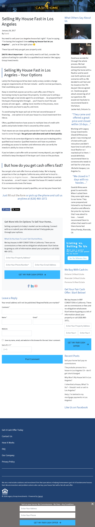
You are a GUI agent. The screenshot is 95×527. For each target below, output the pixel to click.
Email (35, 317)
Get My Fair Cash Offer (31, 274)
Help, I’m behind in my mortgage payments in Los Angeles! (76, 397)
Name (4, 317)
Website (5, 329)
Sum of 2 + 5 (6, 345)
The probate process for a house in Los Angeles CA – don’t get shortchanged (78, 370)
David (6, 33)
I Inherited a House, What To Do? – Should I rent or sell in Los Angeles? (77, 387)
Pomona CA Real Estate (75, 282)
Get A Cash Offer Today (12, 430)
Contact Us (7, 436)
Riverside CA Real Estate (75, 278)
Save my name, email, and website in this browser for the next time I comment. (32, 340)
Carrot (40, 496)
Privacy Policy (8, 461)
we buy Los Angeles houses (16, 177)
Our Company (8, 455)
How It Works (8, 442)
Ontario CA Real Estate (74, 274)
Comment (6, 307)
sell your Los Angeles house (24, 38)
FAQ (3, 449)
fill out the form (17, 195)
